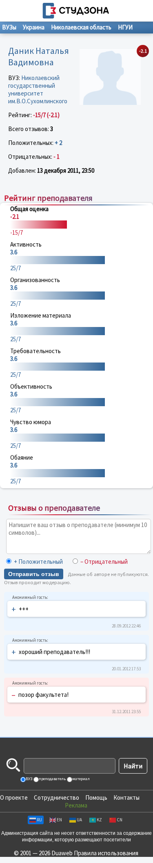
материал (80, 778)
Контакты (126, 797)
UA (79, 820)
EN (59, 820)
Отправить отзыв (33, 574)
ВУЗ (28, 778)
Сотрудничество (56, 797)
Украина (33, 27)
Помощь (96, 797)
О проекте (14, 797)
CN (119, 820)
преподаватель (52, 778)
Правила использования (106, 853)
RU (39, 820)
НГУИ (125, 27)
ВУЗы (9, 27)
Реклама (76, 805)
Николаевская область (81, 27)
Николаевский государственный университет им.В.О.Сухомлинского (37, 89)
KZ (99, 820)
